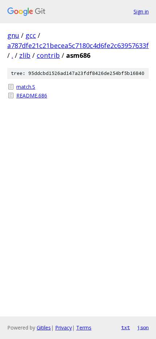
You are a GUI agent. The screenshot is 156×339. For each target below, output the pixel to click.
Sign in (141, 11)
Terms (83, 327)
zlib (24, 55)
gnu (13, 35)
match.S (25, 86)
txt (125, 327)
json (143, 327)
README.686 (31, 95)
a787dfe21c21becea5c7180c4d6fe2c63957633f (78, 45)
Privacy (63, 327)
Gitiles (44, 327)
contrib (48, 55)
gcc (30, 35)
